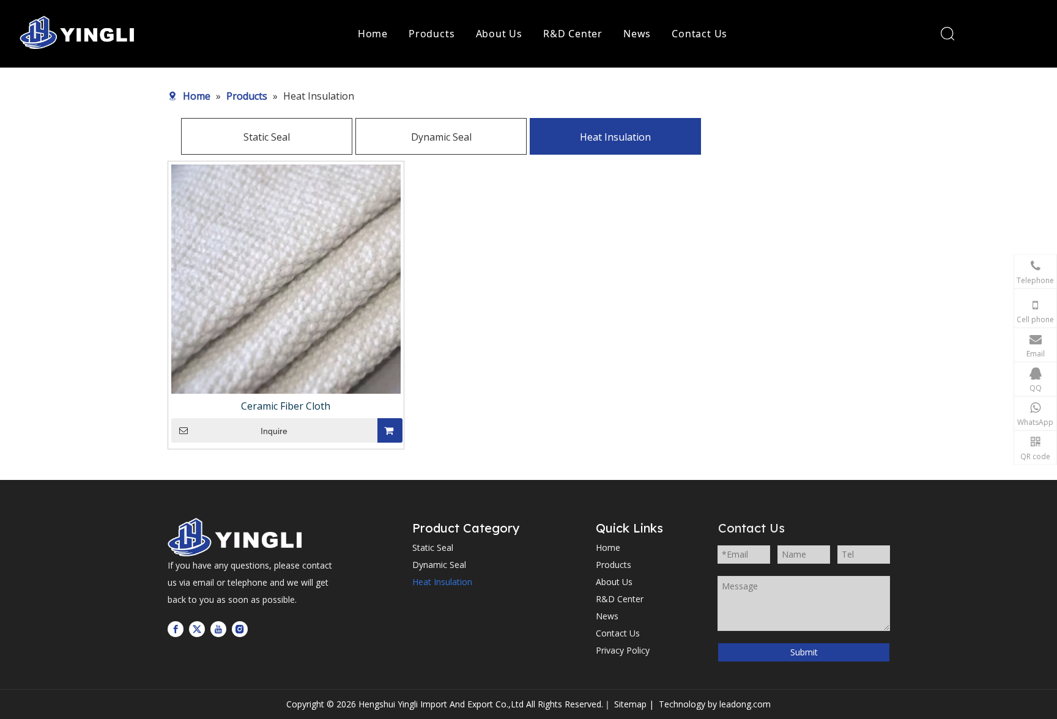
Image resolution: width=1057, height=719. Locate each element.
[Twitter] (197, 628)
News (637, 33)
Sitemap (630, 704)
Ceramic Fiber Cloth (285, 406)
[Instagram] (240, 628)
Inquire (274, 431)
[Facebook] (176, 628)
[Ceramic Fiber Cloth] (286, 278)
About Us (499, 33)
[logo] (238, 537)
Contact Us (699, 33)
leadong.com (745, 704)
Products (431, 33)
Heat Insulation (615, 137)
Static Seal (266, 137)
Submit (804, 652)
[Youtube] (218, 628)
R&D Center (573, 33)
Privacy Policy (623, 650)
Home (373, 33)
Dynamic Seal (441, 137)
